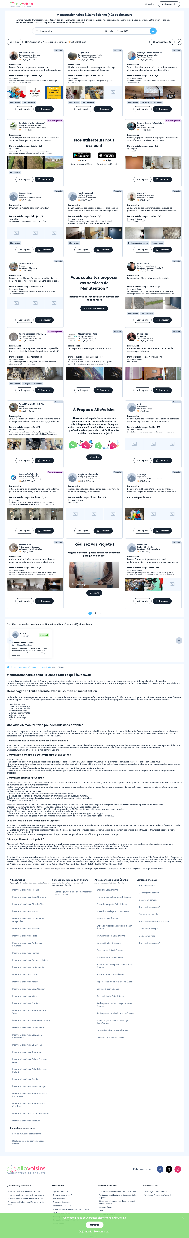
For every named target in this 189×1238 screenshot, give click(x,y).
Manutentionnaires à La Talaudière (28, 1027)
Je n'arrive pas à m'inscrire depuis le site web (25, 1198)
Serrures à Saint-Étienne (108, 988)
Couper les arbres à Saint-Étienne (112, 1030)
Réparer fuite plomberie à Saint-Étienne (115, 981)
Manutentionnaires (38, 667)
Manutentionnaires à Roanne (25, 889)
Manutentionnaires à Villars (24, 996)
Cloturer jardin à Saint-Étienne (111, 1037)
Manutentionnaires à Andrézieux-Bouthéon (27, 944)
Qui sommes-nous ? (61, 1191)
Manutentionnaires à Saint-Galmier (28, 988)
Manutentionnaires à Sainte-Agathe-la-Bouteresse (30, 1095)
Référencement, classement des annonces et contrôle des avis (117, 1202)
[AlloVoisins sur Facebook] (160, 1169)
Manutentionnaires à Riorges (25, 952)
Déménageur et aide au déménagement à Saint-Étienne (73, 893)
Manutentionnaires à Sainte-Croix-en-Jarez (29, 1060)
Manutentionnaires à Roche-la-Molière (30, 960)
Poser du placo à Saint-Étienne (111, 974)
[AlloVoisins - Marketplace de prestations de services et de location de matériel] (21, 5)
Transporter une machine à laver (154, 921)
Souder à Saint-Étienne (107, 918)
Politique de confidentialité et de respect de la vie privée (117, 1196)
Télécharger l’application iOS (155, 1191)
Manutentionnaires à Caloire (25, 1079)
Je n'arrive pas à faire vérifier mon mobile (24, 1191)
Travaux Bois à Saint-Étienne (110, 957)
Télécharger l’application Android (157, 1195)
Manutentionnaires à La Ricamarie (28, 967)
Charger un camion (147, 899)
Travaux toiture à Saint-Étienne (111, 935)
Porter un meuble (147, 885)
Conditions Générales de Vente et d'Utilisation (117, 1191)
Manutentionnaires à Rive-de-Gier (28, 904)
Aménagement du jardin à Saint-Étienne (115, 1013)
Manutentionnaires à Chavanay (26, 1052)
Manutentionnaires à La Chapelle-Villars (30, 1113)
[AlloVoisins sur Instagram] (177, 1169)
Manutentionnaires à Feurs (24, 935)
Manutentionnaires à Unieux (25, 974)
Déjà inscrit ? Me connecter (94, 1231)
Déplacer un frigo (147, 935)
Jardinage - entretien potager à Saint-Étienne (114, 1005)
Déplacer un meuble (148, 914)
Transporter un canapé (149, 907)
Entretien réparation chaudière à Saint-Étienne (115, 927)
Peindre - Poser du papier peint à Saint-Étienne (115, 966)
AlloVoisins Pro (59, 1198)
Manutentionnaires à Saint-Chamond (29, 897)
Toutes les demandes (61, 1202)
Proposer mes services (62, 1205)
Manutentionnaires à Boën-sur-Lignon (29, 1086)
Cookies (102, 1210)
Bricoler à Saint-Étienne (107, 889)
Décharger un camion (149, 892)
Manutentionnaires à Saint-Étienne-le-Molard (29, 1070)
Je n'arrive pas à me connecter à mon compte (26, 1195)
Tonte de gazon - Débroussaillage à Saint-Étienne (113, 1022)
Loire (49, 667)
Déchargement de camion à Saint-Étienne (28, 1142)
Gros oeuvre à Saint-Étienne (110, 950)
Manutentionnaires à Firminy (25, 911)
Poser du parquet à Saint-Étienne (112, 904)
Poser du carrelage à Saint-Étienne (113, 911)
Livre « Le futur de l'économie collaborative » (71, 1209)
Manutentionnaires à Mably (24, 981)
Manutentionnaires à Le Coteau (27, 1044)
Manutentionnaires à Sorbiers (26, 1003)
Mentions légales (105, 1207)
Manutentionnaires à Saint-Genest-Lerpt (31, 1020)
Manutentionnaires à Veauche (26, 928)
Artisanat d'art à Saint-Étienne (110, 996)
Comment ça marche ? (62, 1195)
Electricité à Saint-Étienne (109, 942)
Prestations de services (20, 667)
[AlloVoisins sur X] (169, 1169)
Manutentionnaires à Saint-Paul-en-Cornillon (28, 1105)
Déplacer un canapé (148, 928)
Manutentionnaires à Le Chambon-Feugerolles (28, 920)
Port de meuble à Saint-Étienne (26, 1133)
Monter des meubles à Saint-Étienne (114, 897)
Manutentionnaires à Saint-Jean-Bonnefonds (27, 1036)
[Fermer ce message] (183, 1218)
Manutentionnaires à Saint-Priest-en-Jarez (29, 1012)
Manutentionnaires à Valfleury (26, 1120)
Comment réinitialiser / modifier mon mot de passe (26, 1203)
